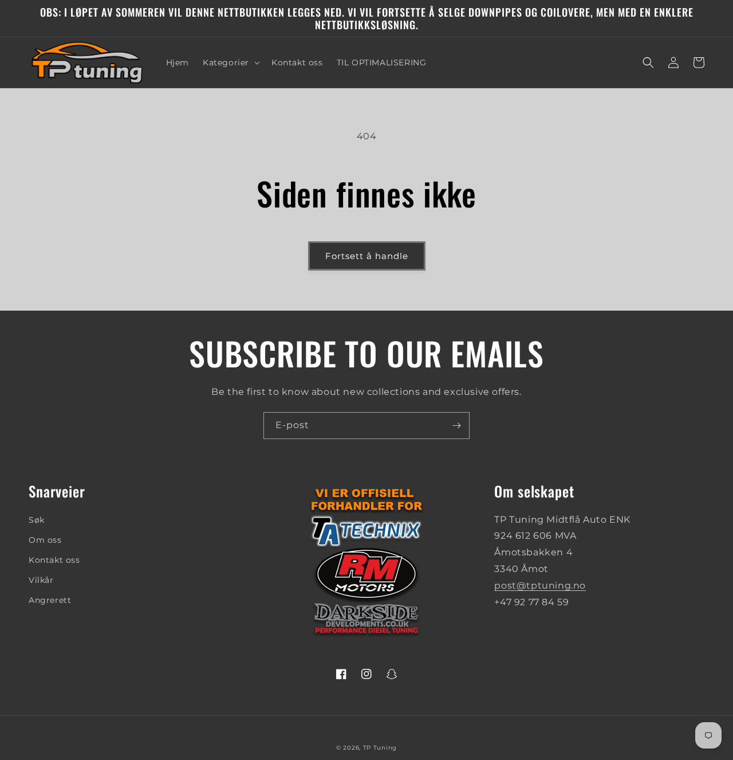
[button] (230, 62)
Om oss (45, 540)
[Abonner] (456, 425)
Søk (37, 520)
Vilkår (41, 580)
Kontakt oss (54, 560)
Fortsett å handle (366, 255)
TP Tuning (380, 747)
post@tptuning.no (540, 585)
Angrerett (50, 600)
